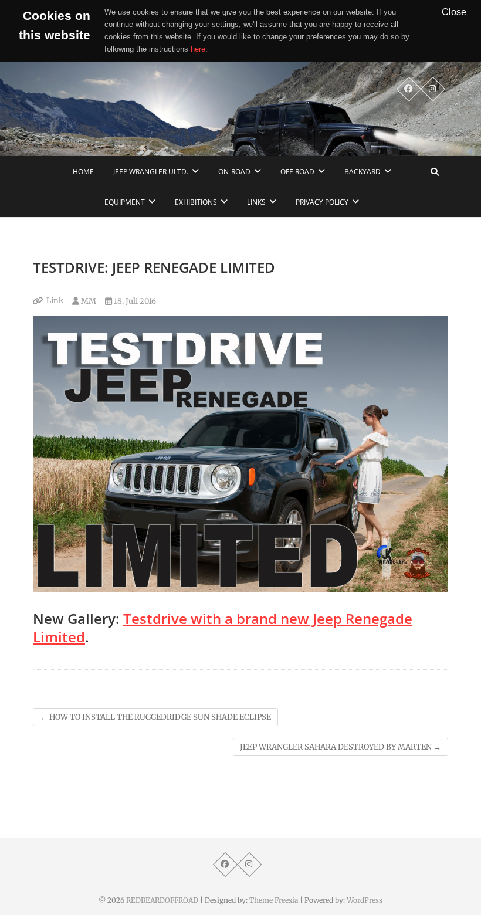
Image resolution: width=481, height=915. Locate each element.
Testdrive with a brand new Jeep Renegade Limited (222, 627)
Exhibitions (196, 202)
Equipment (124, 202)
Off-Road (297, 172)
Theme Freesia (273, 900)
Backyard (362, 172)
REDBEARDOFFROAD (162, 900)
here (198, 49)
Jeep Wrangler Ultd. (150, 172)
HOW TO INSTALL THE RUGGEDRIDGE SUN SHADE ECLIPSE (155, 717)
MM (87, 301)
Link (54, 301)
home (83, 172)
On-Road (234, 172)
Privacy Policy (322, 202)
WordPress (364, 900)
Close (454, 11)
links (256, 202)
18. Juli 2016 (134, 301)
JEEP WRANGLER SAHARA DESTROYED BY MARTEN (340, 747)
